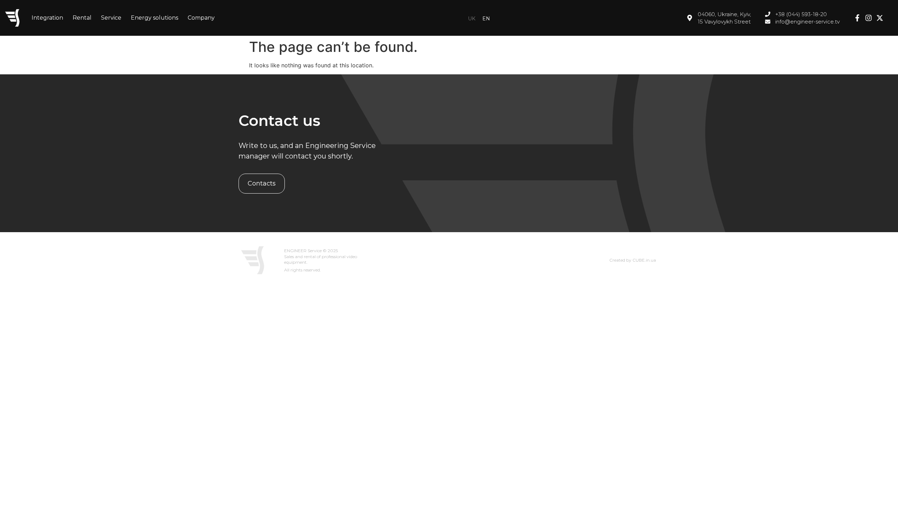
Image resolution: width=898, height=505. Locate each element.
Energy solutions (154, 17)
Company (201, 17)
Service (111, 17)
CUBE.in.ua (644, 260)
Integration (47, 17)
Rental (82, 17)
